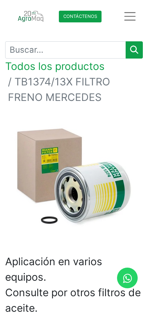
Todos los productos (55, 66)
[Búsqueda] (134, 50)
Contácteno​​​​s (80, 16)
